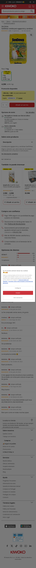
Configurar (18, 288)
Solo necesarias (18, 297)
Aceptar (18, 292)
